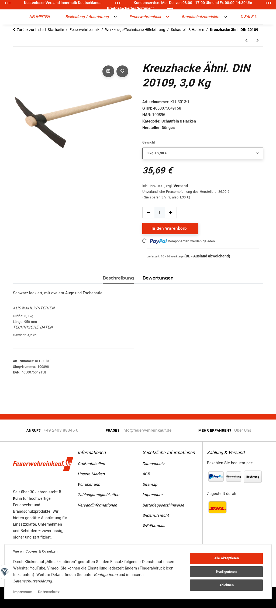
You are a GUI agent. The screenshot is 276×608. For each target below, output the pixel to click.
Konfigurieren (226, 571)
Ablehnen (226, 585)
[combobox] (202, 153)
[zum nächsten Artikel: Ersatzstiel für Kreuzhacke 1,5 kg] (257, 40)
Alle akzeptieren (226, 558)
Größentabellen (91, 464)
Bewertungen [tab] (158, 278)
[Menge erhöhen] (171, 212)
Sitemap (149, 484)
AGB (146, 474)
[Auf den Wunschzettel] (122, 71)
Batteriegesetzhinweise (163, 505)
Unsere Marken (91, 474)
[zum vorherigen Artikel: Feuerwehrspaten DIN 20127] (246, 40)
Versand (181, 186)
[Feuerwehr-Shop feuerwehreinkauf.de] (16, 17)
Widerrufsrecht (155, 515)
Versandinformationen (97, 505)
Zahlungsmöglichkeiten (98, 495)
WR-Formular (153, 526)
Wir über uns (89, 484)
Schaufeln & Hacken (178, 121)
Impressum (22, 592)
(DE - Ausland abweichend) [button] (207, 256)
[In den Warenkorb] (17, 58)
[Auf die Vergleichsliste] (108, 71)
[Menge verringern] (148, 212)
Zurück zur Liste (30, 29)
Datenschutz (49, 592)
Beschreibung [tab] (118, 278)
